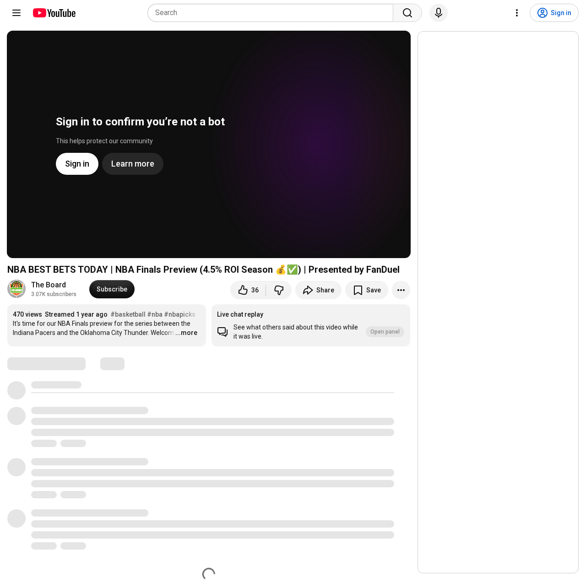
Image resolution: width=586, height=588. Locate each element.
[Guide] (16, 12)
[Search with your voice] (438, 13)
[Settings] (516, 12)
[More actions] (401, 290)
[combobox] (273, 12)
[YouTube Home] (54, 13)
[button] (311, 325)
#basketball (128, 314)
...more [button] (186, 332)
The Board (48, 285)
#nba (155, 314)
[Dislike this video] (279, 290)
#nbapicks (179, 314)
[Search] (407, 13)
